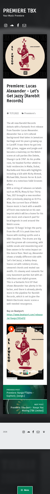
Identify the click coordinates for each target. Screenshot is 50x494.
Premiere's (30, 113)
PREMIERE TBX (19, 11)
